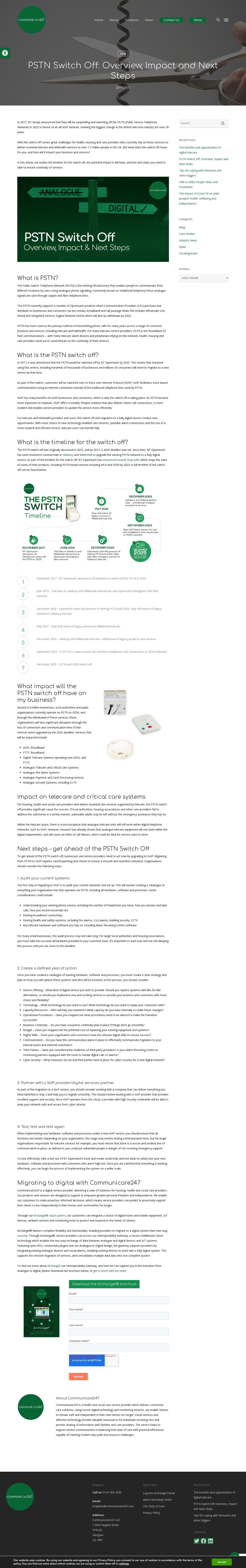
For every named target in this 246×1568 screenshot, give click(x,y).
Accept (222, 1562)
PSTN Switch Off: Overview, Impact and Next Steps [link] (203, 161)
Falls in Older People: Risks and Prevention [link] (198, 184)
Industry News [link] (188, 240)
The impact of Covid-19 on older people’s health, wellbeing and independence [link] (199, 198)
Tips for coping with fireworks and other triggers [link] (200, 173)
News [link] (182, 247)
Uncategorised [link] (188, 253)
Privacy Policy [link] (151, 1512)
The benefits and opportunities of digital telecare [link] (200, 150)
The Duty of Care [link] (154, 1506)
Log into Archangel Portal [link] (159, 1493)
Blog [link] (123, 53)
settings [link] (124, 1564)
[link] (5, 53)
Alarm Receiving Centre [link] (157, 1499)
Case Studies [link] (187, 234)
